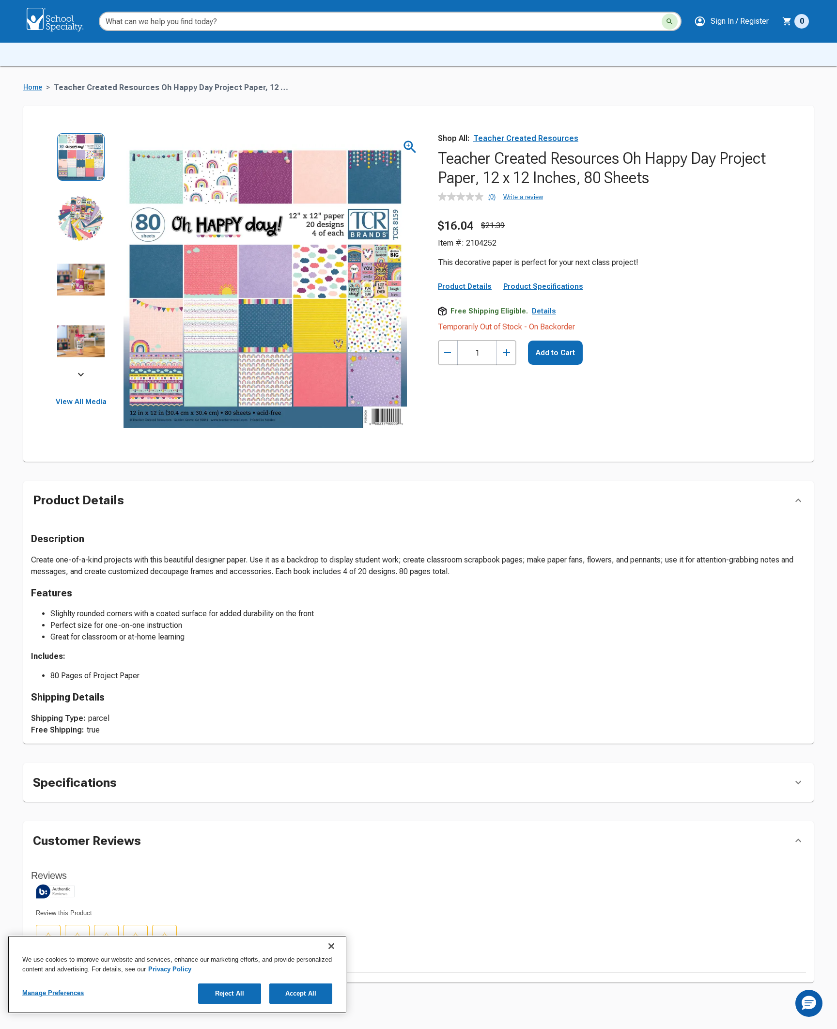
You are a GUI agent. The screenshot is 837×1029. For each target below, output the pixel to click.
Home (32, 87)
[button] (731, 21)
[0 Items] (787, 21)
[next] (81, 376)
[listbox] (81, 255)
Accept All (300, 993)
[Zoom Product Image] (410, 147)
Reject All (229, 993)
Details (544, 311)
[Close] (331, 946)
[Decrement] (448, 353)
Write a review (523, 197)
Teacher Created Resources (525, 138)
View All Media (81, 401)
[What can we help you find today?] (670, 22)
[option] (81, 163)
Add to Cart (555, 352)
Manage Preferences (53, 993)
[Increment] (506, 353)
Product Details (465, 286)
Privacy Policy (169, 969)
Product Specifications (543, 286)
